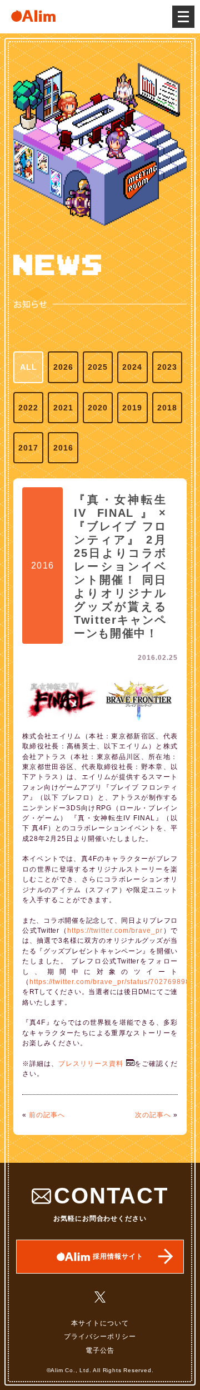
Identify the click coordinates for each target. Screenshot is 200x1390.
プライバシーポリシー (100, 1336)
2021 (63, 407)
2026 (63, 367)
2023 (167, 367)
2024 (132, 367)
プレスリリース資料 (90, 1064)
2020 (98, 407)
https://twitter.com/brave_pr (114, 930)
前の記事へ (47, 1115)
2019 (132, 407)
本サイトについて (100, 1323)
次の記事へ (153, 1115)
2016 (63, 447)
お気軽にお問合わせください (110, 1202)
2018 (167, 407)
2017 (28, 447)
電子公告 (100, 1350)
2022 (28, 407)
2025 (98, 367)
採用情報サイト (118, 1256)
